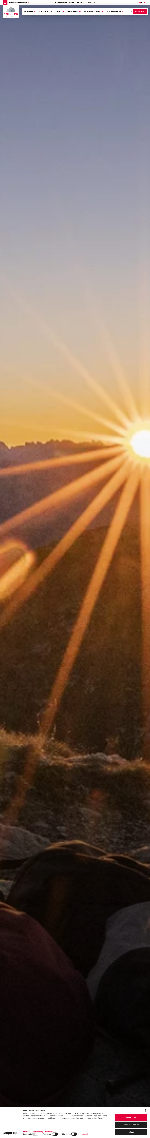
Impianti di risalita (45, 11)
